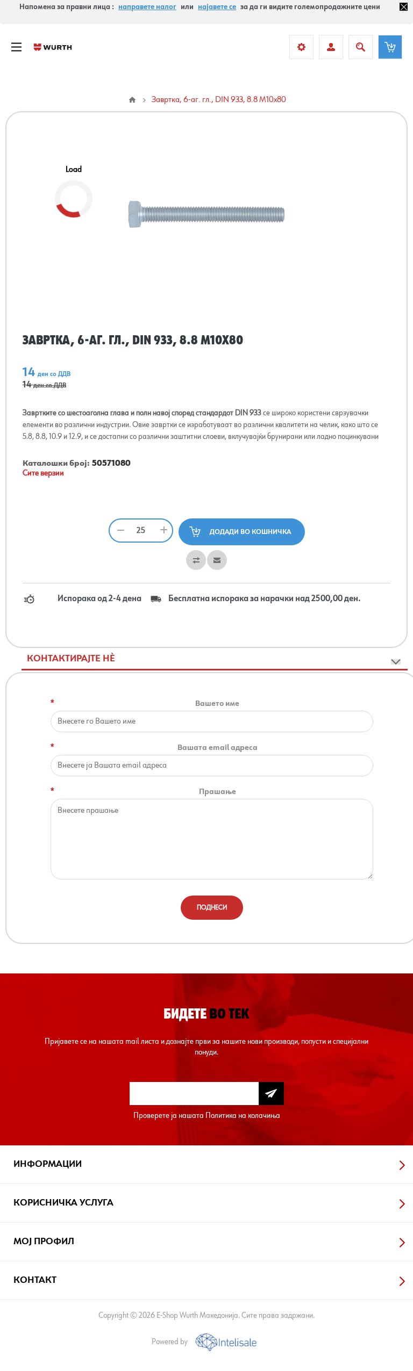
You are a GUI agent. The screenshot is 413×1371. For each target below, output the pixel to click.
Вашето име (217, 703)
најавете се (217, 7)
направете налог (147, 7)
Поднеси (212, 907)
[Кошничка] (390, 47)
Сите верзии (43, 473)
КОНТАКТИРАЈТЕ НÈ (71, 658)
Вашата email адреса (217, 748)
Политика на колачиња (242, 1116)
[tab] (215, 659)
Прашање (217, 792)
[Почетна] (132, 100)
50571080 (111, 463)
